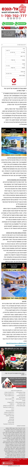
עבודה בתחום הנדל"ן (20, 402)
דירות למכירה (10, 407)
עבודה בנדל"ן (11, 422)
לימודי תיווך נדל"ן (21, 404)
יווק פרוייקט (21, 397)
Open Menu (26, 1)
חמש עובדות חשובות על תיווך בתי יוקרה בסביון (14, 374)
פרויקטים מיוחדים (21, 395)
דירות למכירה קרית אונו (16, 390)
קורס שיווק (11, 419)
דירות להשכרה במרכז (9, 394)
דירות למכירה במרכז (9, 392)
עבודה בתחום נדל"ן (20, 392)
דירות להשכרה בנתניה (9, 414)
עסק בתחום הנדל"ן (20, 405)
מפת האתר (14, 463)
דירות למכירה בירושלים (8, 405)
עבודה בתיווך (11, 420)
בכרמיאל (5, 407)
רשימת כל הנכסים (21, 425)
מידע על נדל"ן (22, 394)
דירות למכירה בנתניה (9, 412)
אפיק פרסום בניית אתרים (14, 465)
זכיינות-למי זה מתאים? (8, 424)
